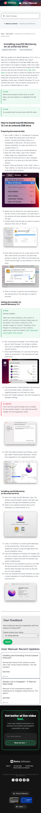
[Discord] (28, 780)
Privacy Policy (18, 766)
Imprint (8, 766)
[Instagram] (13, 780)
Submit (7, 642)
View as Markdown (26, 49)
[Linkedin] (24, 780)
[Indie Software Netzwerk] (14, 800)
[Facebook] (16, 780)
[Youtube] (20, 780)
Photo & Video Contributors (21, 768)
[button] (20, 794)
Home (2, 34)
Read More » (6, 672)
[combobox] (20, 15)
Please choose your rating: (13, 632)
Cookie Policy (29, 766)
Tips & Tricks (9, 34)
